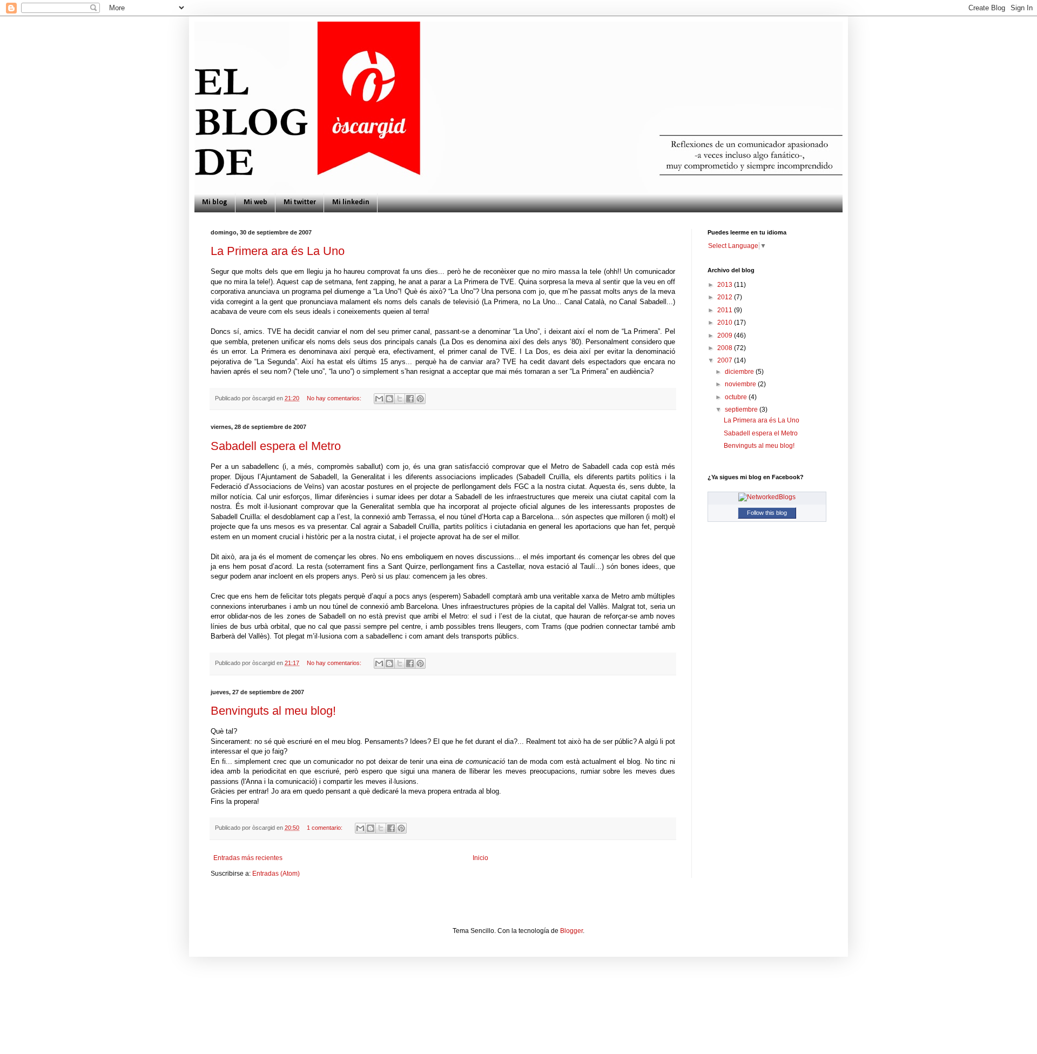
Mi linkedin (350, 202)
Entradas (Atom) (276, 873)
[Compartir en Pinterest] (420, 398)
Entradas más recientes (247, 858)
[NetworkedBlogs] (767, 497)
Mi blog (214, 202)
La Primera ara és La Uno (278, 251)
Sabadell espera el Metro (276, 446)
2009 (725, 335)
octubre (737, 397)
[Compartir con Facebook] (410, 398)
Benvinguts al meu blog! (273, 710)
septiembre (742, 409)
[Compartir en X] (399, 398)
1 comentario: (325, 827)
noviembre (741, 384)
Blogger (571, 931)
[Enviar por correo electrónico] (379, 398)
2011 (725, 310)
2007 (725, 360)
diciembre (740, 371)
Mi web (255, 202)
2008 (725, 348)
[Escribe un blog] (389, 398)
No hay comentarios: (335, 398)
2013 (725, 284)
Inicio (480, 858)
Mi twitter (300, 202)
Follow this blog (767, 512)
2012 (725, 297)
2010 (725, 322)
